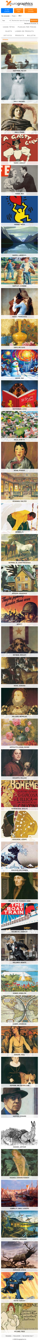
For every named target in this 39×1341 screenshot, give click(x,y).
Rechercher (34, 20)
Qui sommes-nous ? (27, 1336)
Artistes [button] (9, 35)
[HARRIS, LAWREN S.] (19, 242)
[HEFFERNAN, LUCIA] (19, 395)
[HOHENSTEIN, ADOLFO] (19, 795)
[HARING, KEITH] (19, 211)
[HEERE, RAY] (19, 365)
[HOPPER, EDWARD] (19, 1103)
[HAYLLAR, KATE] (19, 334)
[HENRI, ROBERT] (19, 457)
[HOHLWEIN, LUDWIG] (19, 826)
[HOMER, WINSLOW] (19, 980)
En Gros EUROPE (7, 10)
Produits (19, 35)
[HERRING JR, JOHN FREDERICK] (19, 549)
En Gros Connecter (31, 10)
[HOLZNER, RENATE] (19, 950)
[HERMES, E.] (19, 518)
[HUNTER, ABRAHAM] (19, 1226)
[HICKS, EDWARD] (19, 672)
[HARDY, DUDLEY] (19, 149)
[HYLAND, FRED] (19, 1318)
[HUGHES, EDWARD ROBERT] (19, 1164)
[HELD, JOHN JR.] (19, 426)
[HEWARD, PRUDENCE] (19, 580)
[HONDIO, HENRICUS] (19, 1010)
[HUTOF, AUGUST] (19, 1287)
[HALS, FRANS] (19, 119)
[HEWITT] (19, 611)
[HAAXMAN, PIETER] (19, 57)
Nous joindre (17, 1336)
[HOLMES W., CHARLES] (19, 918)
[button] (6, 16)
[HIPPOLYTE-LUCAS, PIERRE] (19, 734)
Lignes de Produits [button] (24, 31)
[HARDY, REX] (19, 181)
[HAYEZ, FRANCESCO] (19, 303)
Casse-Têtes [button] (9, 27)
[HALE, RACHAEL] (19, 88)
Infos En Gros (18, 10)
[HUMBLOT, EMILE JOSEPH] (19, 1195)
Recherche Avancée (30, 23)
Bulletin (31, 35)
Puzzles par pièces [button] (27, 27)
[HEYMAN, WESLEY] (19, 641)
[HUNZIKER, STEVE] (19, 1256)
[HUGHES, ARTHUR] (19, 1133)
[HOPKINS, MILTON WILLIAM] (19, 1072)
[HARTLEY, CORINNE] (19, 272)
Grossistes (9, 1336)
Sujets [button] (8, 31)
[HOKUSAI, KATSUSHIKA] (19, 857)
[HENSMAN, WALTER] (19, 488)
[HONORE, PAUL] (19, 1041)
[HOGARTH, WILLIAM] (19, 764)
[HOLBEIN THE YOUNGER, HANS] (19, 887)
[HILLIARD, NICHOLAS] (19, 703)
